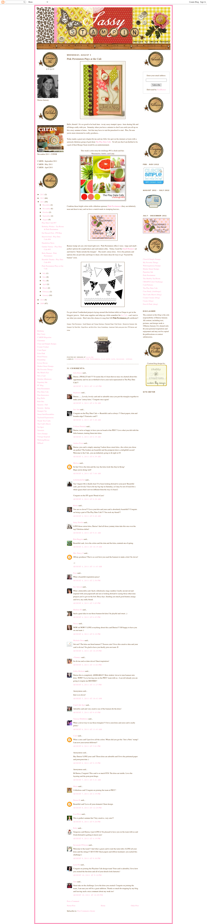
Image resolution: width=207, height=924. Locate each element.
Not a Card (41, 375)
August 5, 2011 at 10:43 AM (87, 698)
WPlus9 (40, 443)
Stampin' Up (42, 411)
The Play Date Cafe (103, 141)
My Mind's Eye (43, 372)
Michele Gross (78, 640)
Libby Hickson (79, 671)
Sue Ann (76, 409)
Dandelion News (48, 243)
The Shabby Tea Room (151, 278)
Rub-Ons (40, 401)
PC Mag (40, 385)
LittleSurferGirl (79, 479)
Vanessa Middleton (80, 718)
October (46, 212)
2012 (42, 198)
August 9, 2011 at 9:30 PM (87, 858)
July (44, 273)
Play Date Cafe (43, 392)
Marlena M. (77, 609)
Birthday (40, 331)
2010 (42, 299)
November (47, 208)
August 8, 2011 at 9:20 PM (87, 821)
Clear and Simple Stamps (46, 343)
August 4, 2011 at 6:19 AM (87, 436)
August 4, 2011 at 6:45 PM (87, 617)
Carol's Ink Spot (79, 705)
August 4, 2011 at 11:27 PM (87, 684)
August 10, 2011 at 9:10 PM (87, 875)
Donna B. (76, 800)
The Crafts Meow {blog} (152, 294)
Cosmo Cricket (43, 347)
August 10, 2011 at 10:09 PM (88, 895)
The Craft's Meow (44, 424)
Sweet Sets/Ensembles (45, 414)
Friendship (41, 359)
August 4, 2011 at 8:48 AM (87, 516)
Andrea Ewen (78, 443)
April (45, 284)
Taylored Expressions (45, 417)
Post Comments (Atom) (86, 911)
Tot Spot (40, 427)
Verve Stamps (42, 433)
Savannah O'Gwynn (80, 845)
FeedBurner (161, 89)
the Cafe (124, 315)
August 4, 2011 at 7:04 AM (87, 473)
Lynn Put (76, 864)
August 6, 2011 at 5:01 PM (87, 746)
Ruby (75, 828)
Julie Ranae (77, 372)
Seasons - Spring (43, 408)
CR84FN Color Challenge (153, 281)
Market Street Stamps (45, 366)
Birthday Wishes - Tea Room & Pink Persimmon (53, 228)
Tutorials (40, 430)
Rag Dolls (41, 398)
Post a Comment (73, 901)
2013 (42, 194)
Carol (75, 735)
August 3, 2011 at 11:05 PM (87, 386)
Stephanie (77, 392)
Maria (75, 786)
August (45, 219)
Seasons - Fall (42, 404)
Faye (75, 573)
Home (103, 905)
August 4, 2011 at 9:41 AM (87, 533)
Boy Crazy (41, 334)
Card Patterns (148, 285)
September (47, 216)
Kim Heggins (78, 539)
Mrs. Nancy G (78, 553)
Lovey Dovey (42, 363)
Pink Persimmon (43, 388)
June (44, 277)
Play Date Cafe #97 (49, 222)
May (44, 280)
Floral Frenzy (42, 356)
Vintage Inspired (43, 436)
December (47, 205)
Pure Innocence (43, 395)
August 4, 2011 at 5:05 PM (87, 603)
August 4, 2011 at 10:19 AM (87, 546)
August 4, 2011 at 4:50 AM (87, 403)
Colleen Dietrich (79, 426)
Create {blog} (148, 301)
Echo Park (41, 353)
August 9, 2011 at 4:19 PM (87, 838)
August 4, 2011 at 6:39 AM (87, 456)
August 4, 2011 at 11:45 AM (87, 566)
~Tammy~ (77, 657)
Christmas (41, 340)
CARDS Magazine (44, 337)
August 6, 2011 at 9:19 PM (87, 763)
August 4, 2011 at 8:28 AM (87, 499)
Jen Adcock (77, 587)
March (45, 288)
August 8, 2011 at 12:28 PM (87, 807)
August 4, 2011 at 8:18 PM (87, 634)
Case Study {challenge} (152, 291)
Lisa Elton (77, 814)
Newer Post (71, 905)
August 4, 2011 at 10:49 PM (87, 651)
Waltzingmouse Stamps (152, 265)
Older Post (135, 905)
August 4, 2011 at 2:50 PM (87, 580)
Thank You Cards (44, 420)
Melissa (76, 463)
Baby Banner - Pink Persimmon (49, 254)
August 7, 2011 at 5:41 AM (87, 780)
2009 (42, 303)
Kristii (75, 505)
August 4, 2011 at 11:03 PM (87, 664)
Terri (75, 881)
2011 (42, 201)
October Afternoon (44, 379)
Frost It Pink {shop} (150, 304)
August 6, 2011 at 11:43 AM (87, 729)
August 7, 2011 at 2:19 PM (87, 793)
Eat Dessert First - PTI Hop (52, 233)
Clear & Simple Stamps (152, 259)
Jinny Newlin (78, 522)
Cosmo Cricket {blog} (151, 297)
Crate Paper (41, 350)
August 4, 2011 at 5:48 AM (87, 420)
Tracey (75, 623)
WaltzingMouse (43, 440)
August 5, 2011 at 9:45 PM (87, 712)
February (46, 291)
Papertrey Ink (42, 382)
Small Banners (128, 248)
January (46, 295)
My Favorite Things (45, 369)
